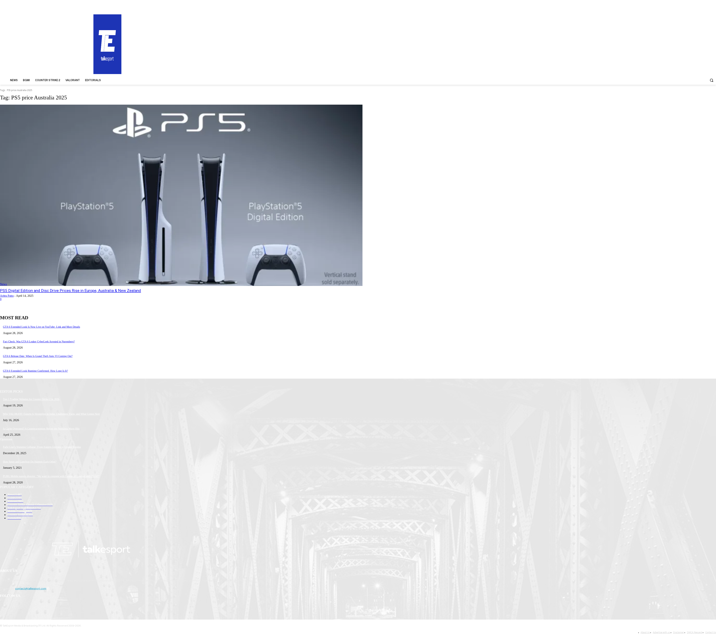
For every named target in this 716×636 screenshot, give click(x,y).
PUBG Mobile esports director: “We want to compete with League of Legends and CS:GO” (51, 476)
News (3, 284)
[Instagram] (13, 605)
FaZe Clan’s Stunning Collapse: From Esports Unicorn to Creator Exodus (42, 447)
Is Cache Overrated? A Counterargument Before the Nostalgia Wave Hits (41, 428)
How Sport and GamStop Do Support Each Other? (29, 461)
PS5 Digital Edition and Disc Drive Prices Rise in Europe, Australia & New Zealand (70, 290)
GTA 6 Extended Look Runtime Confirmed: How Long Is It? (35, 370)
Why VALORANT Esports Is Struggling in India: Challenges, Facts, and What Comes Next (51, 414)
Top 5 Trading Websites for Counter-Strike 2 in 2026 (31, 399)
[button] (711, 80)
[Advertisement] (465, 43)
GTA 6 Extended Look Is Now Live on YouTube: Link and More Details (41, 326)
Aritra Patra (7, 295)
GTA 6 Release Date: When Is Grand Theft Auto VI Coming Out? (38, 356)
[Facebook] (4, 605)
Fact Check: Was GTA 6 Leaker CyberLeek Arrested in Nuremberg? (39, 341)
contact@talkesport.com (30, 588)
